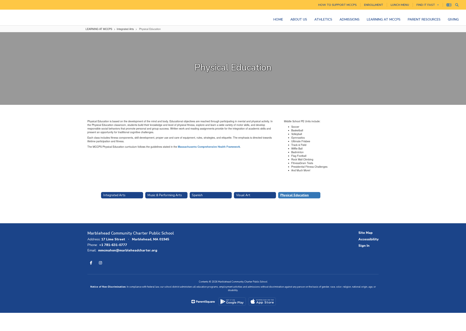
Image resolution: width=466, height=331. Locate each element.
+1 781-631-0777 (113, 245)
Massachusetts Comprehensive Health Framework (209, 146)
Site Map (365, 233)
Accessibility (368, 239)
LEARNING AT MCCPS (99, 29)
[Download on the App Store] (262, 301)
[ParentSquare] (203, 301)
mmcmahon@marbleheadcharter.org (127, 250)
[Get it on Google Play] (232, 301)
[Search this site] (457, 5)
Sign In (364, 245)
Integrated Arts (125, 29)
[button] (427, 5)
